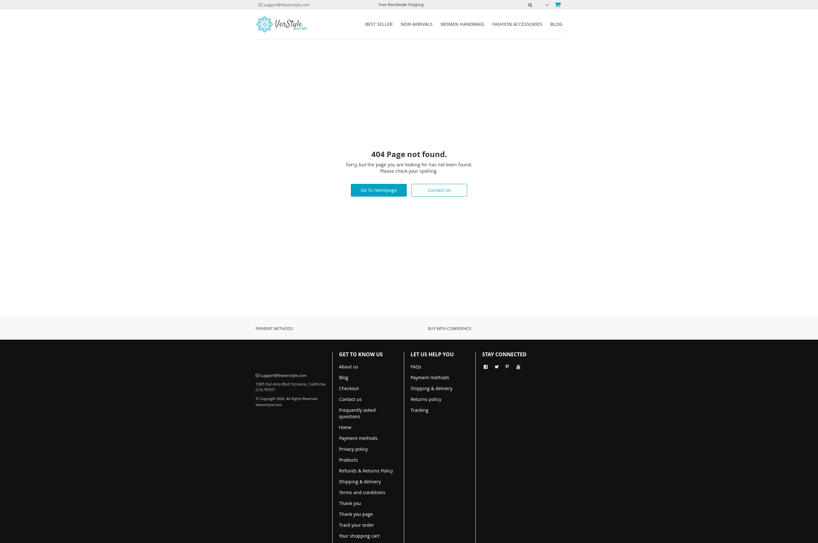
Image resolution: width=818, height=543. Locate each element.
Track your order (356, 525)
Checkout (349, 388)
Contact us (350, 399)
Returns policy (426, 399)
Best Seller (379, 24)
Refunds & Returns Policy (366, 471)
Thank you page (356, 514)
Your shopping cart (359, 536)
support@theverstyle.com (286, 5)
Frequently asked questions (357, 413)
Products (348, 460)
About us (348, 367)
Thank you (350, 503)
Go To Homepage (379, 190)
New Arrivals (417, 24)
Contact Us (439, 190)
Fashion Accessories (517, 24)
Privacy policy (353, 449)
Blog (556, 24)
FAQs (416, 367)
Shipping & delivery (360, 482)
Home (345, 427)
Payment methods (358, 438)
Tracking (419, 410)
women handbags (462, 24)
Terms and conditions (362, 492)
